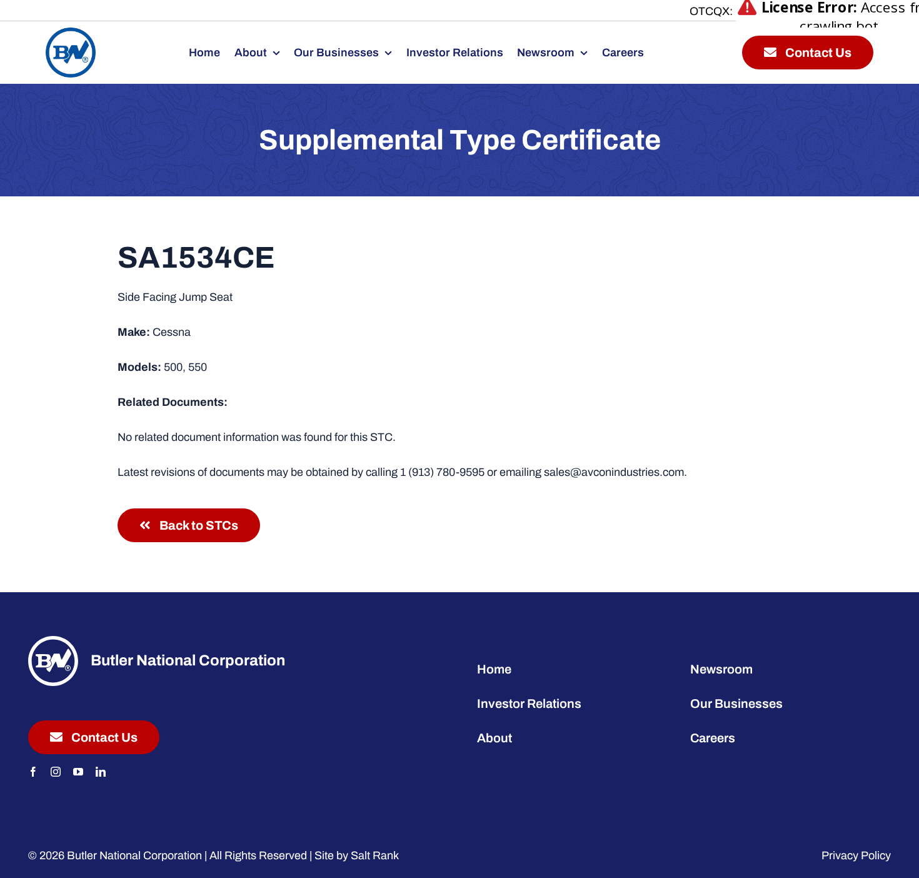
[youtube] (78, 772)
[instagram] (56, 772)
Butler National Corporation (134, 855)
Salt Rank (375, 855)
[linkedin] (101, 772)
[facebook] (33, 772)
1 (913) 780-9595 (442, 472)
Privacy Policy (856, 855)
